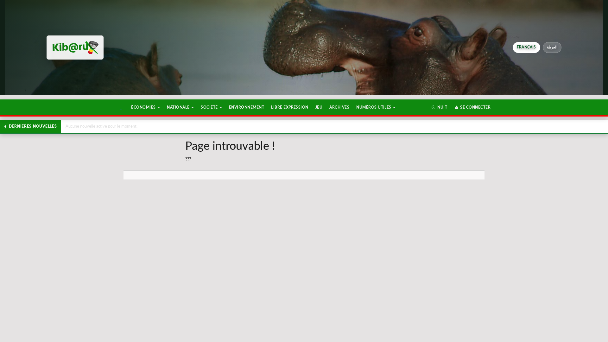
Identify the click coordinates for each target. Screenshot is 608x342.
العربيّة (552, 47)
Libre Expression (289, 107)
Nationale (179, 107)
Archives (339, 107)
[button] (439, 107)
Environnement (246, 107)
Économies (144, 107)
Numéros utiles (374, 107)
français (526, 47)
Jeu (318, 107)
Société (210, 107)
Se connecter (475, 107)
